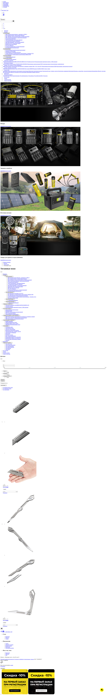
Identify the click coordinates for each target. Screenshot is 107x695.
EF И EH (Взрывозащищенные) (12, 47)
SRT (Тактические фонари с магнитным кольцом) (16, 37)
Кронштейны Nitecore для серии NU (12, 72)
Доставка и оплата (9, 644)
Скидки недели (6, 352)
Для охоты (45, 75)
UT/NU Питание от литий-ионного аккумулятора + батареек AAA (19, 53)
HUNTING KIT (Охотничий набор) (12, 43)
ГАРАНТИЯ (5, 4)
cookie (11, 665)
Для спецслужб (6, 75)
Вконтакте (7, 652)
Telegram (7, 654)
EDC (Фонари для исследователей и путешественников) (17, 36)
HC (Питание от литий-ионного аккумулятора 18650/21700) (18, 54)
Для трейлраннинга (24, 75)
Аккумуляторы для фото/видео (57, 64)
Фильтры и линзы (77, 71)
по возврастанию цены (8, 387)
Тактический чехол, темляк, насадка (50, 71)
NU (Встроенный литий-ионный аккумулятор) (15, 50)
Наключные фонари (7, 55)
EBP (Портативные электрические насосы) (63, 66)
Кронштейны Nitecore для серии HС (13, 337)
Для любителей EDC (38, 75)
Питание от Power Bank (10, 51)
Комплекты (5, 341)
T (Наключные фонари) (10, 56)
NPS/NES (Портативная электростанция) (31, 64)
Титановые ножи (6, 71)
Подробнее (2, 666)
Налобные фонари (6, 48)
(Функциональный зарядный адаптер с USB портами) (45, 61)
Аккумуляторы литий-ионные (9, 64)
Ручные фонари (6, 33)
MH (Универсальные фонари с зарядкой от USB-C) (16, 34)
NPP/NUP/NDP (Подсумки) (24, 68)
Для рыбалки (31, 75)
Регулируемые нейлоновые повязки (28, 72)
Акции (4, 351)
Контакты (7, 636)
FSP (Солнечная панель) (45, 64)
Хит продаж (5, 350)
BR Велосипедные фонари (11, 44)
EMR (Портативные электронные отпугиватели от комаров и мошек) (18, 66)
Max (6, 655)
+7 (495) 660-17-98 (4, 10)
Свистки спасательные (24, 71)
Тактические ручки (14, 71)
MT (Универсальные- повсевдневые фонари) (14, 35)
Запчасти (38, 72)
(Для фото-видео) (30, 61)
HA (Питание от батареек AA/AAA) (13, 52)
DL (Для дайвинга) (9, 45)
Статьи (6, 638)
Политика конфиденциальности (7, 659)
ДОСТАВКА (5, 3)
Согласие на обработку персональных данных (24, 659)
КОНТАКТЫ (6, 2)
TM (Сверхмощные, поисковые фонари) (13, 39)
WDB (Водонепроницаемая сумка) (10, 68)
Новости (7, 637)
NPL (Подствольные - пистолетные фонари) (14, 42)
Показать (2, 379)
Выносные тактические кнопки (35, 71)
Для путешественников (15, 75)
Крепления (71, 71)
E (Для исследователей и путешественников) (14, 46)
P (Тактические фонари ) (10, 38)
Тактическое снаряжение (63, 71)
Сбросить (3, 380)
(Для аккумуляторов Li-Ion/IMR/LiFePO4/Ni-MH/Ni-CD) (15, 61)
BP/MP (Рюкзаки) (33, 68)
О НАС (4, 1)
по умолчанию (6, 389)
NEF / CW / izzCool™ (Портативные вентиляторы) (43, 66)
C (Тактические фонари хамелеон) (12, 41)
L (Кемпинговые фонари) (10, 59)
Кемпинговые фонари (7, 58)
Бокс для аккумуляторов (86, 71)
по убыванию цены (7, 388)
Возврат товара (8, 645)
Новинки (5, 274)
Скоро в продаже (6, 353)
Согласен (3, 668)
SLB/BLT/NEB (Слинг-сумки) (43, 68)
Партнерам (7, 646)
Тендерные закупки (9, 648)
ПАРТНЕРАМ (6, 5)
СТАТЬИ (5, 7)
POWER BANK (19, 64)
